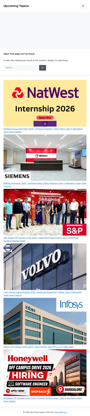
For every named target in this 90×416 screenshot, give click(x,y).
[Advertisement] (45, 29)
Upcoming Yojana (16, 6)
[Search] (42, 68)
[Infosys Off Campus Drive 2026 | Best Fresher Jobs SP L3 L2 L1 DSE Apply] (45, 321)
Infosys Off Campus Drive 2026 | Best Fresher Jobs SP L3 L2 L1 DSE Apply (39, 347)
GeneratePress (60, 412)
